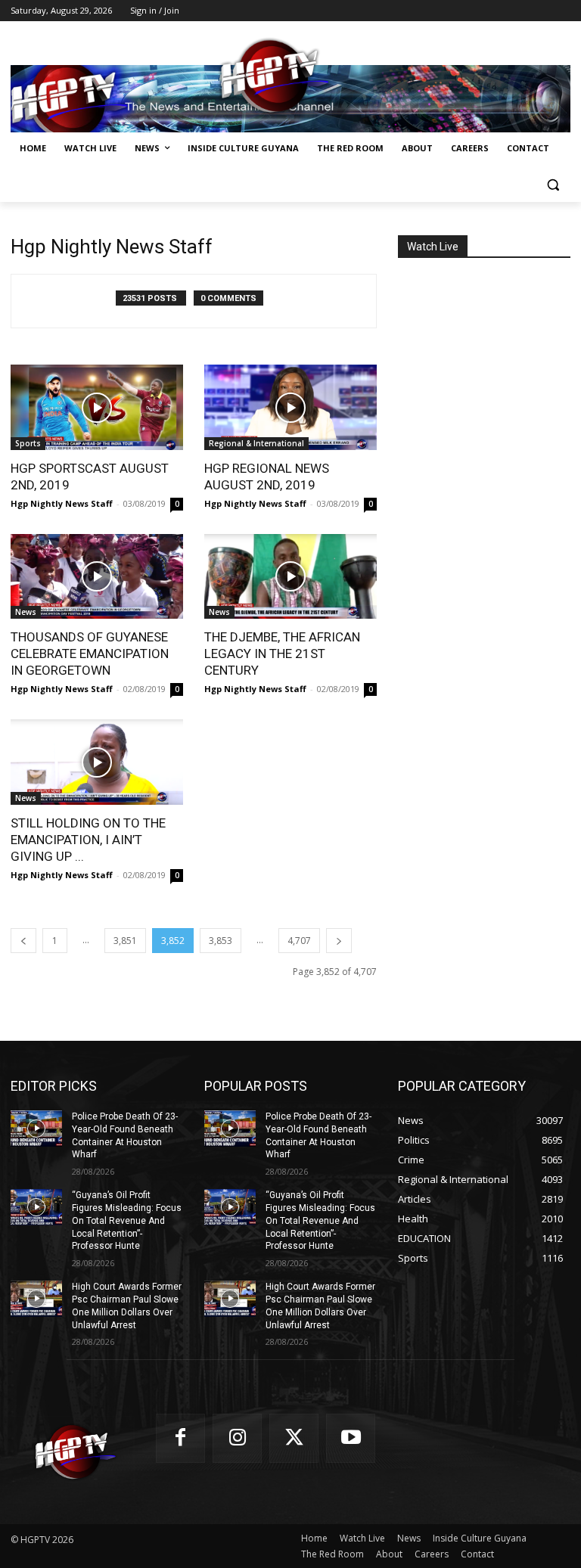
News (25, 612)
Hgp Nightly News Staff (62, 503)
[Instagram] (237, 1438)
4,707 (299, 940)
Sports (28, 443)
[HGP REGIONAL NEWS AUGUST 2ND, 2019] (290, 407)
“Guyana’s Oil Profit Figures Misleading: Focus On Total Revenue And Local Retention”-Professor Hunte (127, 1220)
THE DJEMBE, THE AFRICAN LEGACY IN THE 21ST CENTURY (282, 653)
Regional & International (256, 443)
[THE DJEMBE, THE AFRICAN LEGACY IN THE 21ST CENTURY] (290, 576)
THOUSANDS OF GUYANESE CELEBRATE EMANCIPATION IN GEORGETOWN (90, 653)
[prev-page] (23, 940)
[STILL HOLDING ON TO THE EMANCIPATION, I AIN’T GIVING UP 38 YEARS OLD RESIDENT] (97, 762)
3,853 (220, 940)
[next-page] (339, 940)
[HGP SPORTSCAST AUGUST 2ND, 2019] (97, 407)
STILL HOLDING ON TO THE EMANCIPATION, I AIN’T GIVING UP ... (88, 839)
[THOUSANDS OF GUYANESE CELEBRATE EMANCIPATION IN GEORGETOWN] (97, 576)
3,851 (125, 940)
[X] (293, 1438)
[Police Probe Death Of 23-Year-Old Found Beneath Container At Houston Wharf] (36, 1128)
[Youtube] (350, 1438)
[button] (552, 185)
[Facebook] (180, 1438)
